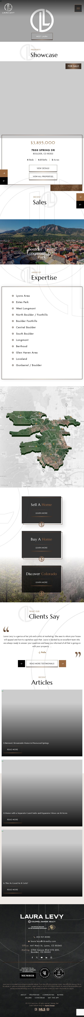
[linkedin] (46, 957)
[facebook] (32, 957)
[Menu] (78, 8)
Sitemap (52, 1003)
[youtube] (41, 957)
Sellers (28, 998)
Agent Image (50, 1005)
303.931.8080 (49, 986)
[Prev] (4, 181)
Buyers (60, 995)
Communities (48, 995)
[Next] (4, 173)
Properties (34, 995)
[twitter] (37, 957)
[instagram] (51, 957)
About (23, 995)
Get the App (53, 998)
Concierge (40, 998)
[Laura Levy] (42, 921)
